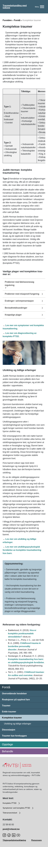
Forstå (17, 20)
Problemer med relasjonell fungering (22, 294)
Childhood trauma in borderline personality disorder (24, 646)
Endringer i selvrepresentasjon (19, 301)
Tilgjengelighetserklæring (14, 840)
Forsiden (7, 20)
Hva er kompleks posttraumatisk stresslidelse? (22, 633)
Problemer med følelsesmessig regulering (19, 283)
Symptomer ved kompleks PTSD (17, 808)
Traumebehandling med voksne (15, 6)
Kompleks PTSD (10, 803)
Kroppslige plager (13, 315)
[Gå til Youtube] (18, 835)
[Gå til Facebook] (9, 835)
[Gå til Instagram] (4, 835)
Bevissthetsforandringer (16, 308)
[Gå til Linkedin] (13, 835)
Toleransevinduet (10, 813)
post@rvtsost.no (11, 829)
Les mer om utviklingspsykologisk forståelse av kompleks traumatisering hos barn (22, 550)
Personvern (36, 840)
